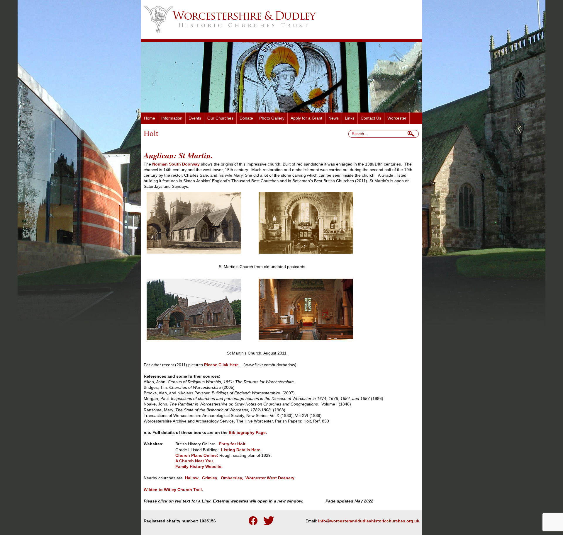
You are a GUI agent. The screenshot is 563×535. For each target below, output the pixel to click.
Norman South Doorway (176, 164)
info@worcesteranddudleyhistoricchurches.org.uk (368, 521)
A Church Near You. (194, 461)
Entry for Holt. (234, 444)
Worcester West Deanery (269, 478)
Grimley (209, 478)
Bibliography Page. (248, 432)
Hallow (192, 478)
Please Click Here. (222, 365)
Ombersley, (232, 478)
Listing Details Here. (242, 450)
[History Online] (264, 450)
